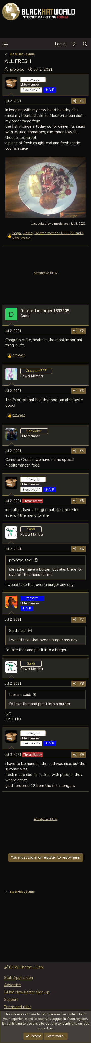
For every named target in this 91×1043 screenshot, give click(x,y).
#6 (82, 549)
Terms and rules (17, 1006)
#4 (82, 451)
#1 (82, 101)
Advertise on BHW (45, 273)
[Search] (85, 44)
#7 (82, 619)
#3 (82, 391)
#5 (82, 501)
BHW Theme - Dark (26, 967)
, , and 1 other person (48, 235)
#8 (82, 683)
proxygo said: (20, 560)
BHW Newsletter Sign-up (26, 992)
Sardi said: (17, 630)
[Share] (74, 101)
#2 (82, 331)
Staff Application (18, 977)
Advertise (12, 984)
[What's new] (74, 44)
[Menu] (5, 44)
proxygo (17, 69)
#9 (82, 754)
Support (11, 999)
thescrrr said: (20, 694)
